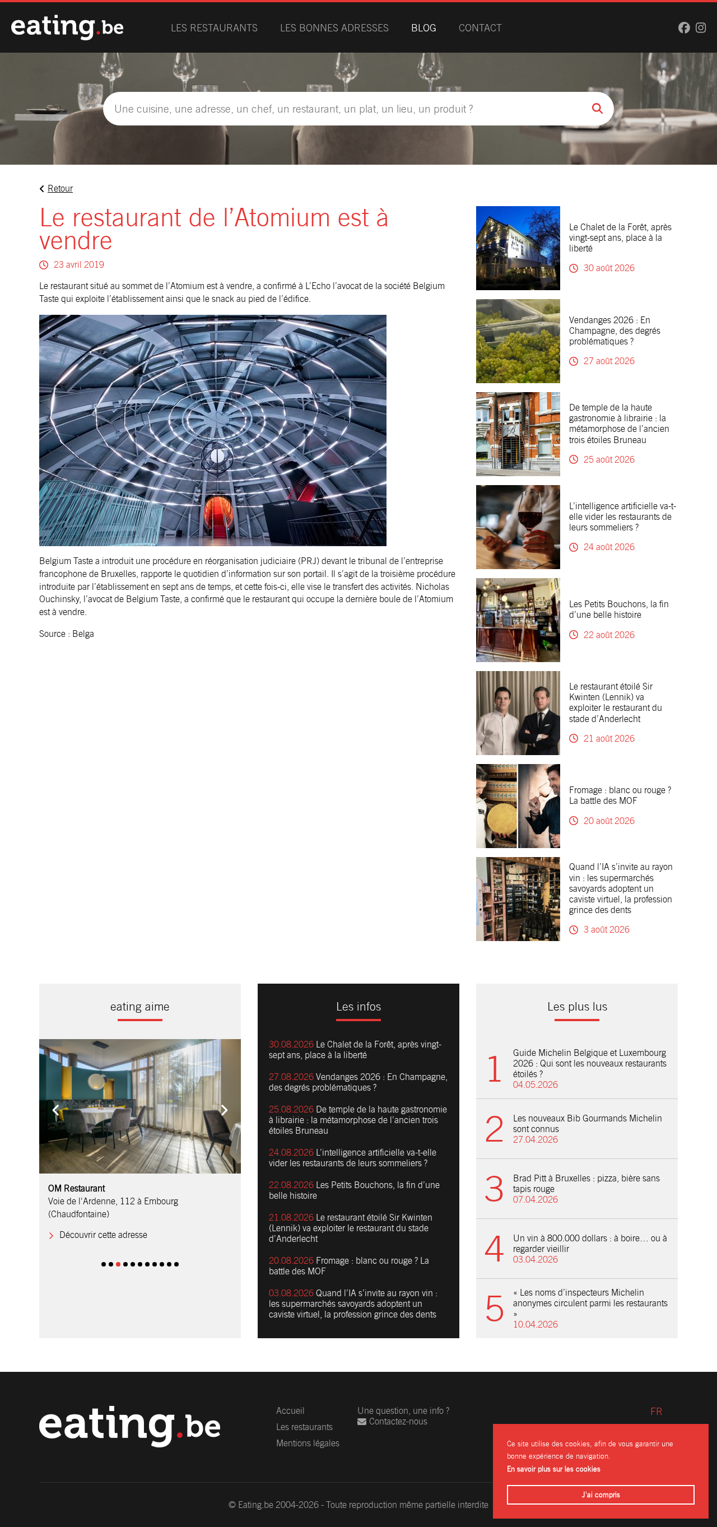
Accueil (290, 1410)
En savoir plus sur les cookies (553, 1469)
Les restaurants (214, 28)
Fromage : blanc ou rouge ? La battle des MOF (620, 795)
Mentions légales (307, 1443)
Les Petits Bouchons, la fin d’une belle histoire (619, 609)
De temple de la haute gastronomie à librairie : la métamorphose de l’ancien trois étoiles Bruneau (619, 423)
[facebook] (684, 28)
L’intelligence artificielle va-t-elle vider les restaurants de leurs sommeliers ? (622, 517)
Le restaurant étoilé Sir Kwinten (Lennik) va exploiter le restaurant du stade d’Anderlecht (615, 702)
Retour (60, 188)
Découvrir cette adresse (103, 1222)
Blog (423, 28)
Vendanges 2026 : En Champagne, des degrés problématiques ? (614, 331)
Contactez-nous (398, 1421)
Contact (480, 28)
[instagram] (701, 28)
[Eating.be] (67, 27)
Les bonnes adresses (334, 28)
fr (656, 1411)
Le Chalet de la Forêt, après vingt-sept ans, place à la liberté (620, 238)
